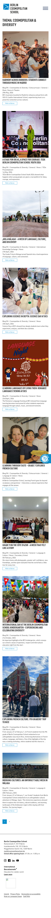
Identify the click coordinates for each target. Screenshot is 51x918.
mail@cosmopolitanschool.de (14, 851)
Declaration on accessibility (30, 894)
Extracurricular (34, 88)
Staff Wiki (26, 896)
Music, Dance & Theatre (10, 90)
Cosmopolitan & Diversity (19, 88)
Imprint (6, 894)
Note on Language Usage (13, 896)
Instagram (6, 860)
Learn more (8, 874)
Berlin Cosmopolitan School (14, 8)
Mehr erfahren (9, 103)
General (44, 88)
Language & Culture (9, 476)
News (39, 167)
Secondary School (21, 555)
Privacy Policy (15, 894)
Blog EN (5, 88)
